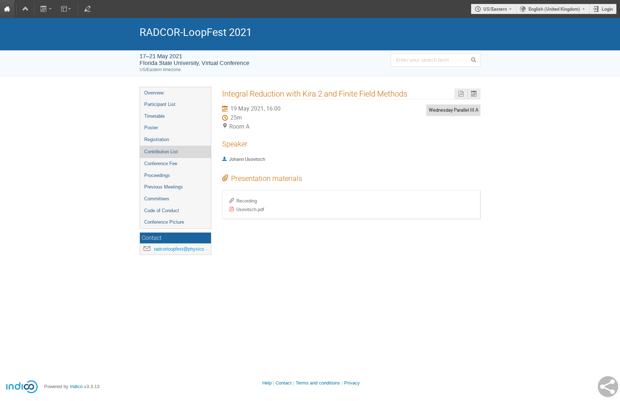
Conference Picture (164, 222)
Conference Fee (160, 163)
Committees (156, 198)
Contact (284, 383)
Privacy (352, 383)
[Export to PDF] (461, 94)
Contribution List (161, 151)
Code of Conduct (161, 210)
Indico (76, 386)
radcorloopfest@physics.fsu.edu (187, 249)
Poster (151, 127)
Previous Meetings (163, 187)
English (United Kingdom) (554, 9)
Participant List (159, 104)
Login (607, 9)
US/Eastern (495, 9)
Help (267, 383)
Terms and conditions (318, 383)
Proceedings (157, 175)
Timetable (154, 116)
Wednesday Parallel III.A (453, 110)
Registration (156, 139)
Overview (154, 92)
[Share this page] (608, 386)
